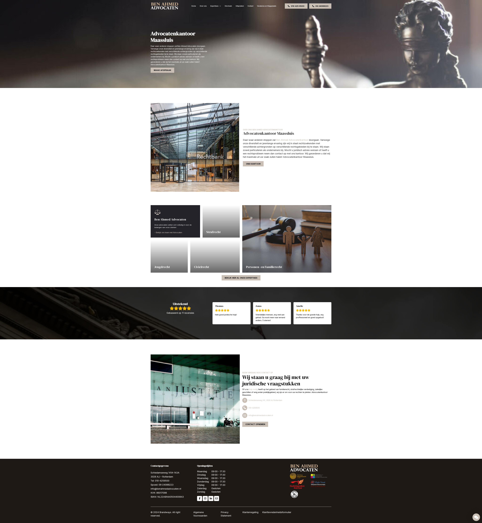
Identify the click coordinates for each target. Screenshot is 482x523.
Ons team (228, 6)
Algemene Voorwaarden (200, 514)
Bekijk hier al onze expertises (241, 278)
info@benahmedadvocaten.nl (261, 415)
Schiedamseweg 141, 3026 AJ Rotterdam (265, 400)
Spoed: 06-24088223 (162, 484)
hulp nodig (253, 389)
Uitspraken (240, 6)
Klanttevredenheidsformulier (276, 512)
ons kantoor (253, 164)
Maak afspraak (162, 70)
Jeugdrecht (162, 267)
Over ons (203, 6)
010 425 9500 (297, 6)
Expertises (214, 6)
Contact (250, 6)
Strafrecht (213, 232)
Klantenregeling (250, 512)
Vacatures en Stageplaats (266, 6)
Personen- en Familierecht (264, 267)
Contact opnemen (255, 424)
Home (193, 6)
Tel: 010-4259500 (160, 480)
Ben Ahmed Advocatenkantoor (292, 140)
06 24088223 (321, 6)
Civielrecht (201, 267)
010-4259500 (254, 408)
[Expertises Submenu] (220, 6)
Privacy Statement (226, 514)
